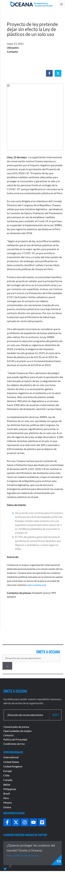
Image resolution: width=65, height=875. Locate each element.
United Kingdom (12, 766)
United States (11, 761)
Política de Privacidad (15, 739)
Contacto (8, 735)
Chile (6, 775)
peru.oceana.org (37, 584)
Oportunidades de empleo (17, 730)
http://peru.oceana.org (22, 855)
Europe (7, 770)
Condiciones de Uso (14, 743)
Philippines (9, 789)
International (10, 757)
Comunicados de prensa (16, 726)
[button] (49, 73)
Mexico (7, 802)
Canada (7, 779)
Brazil (6, 793)
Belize (6, 784)
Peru (6, 798)
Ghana (7, 807)
